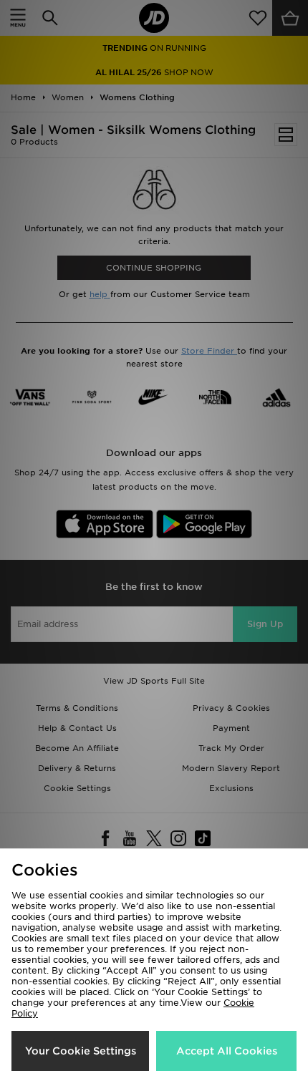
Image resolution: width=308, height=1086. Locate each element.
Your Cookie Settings (80, 1051)
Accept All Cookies (226, 1051)
